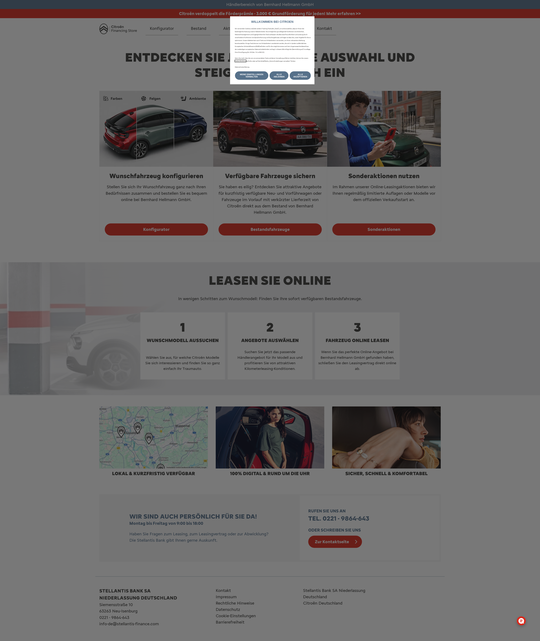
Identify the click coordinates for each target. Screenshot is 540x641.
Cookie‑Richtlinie (240, 61)
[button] (251, 75)
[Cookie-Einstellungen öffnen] (521, 620)
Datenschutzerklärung (242, 67)
